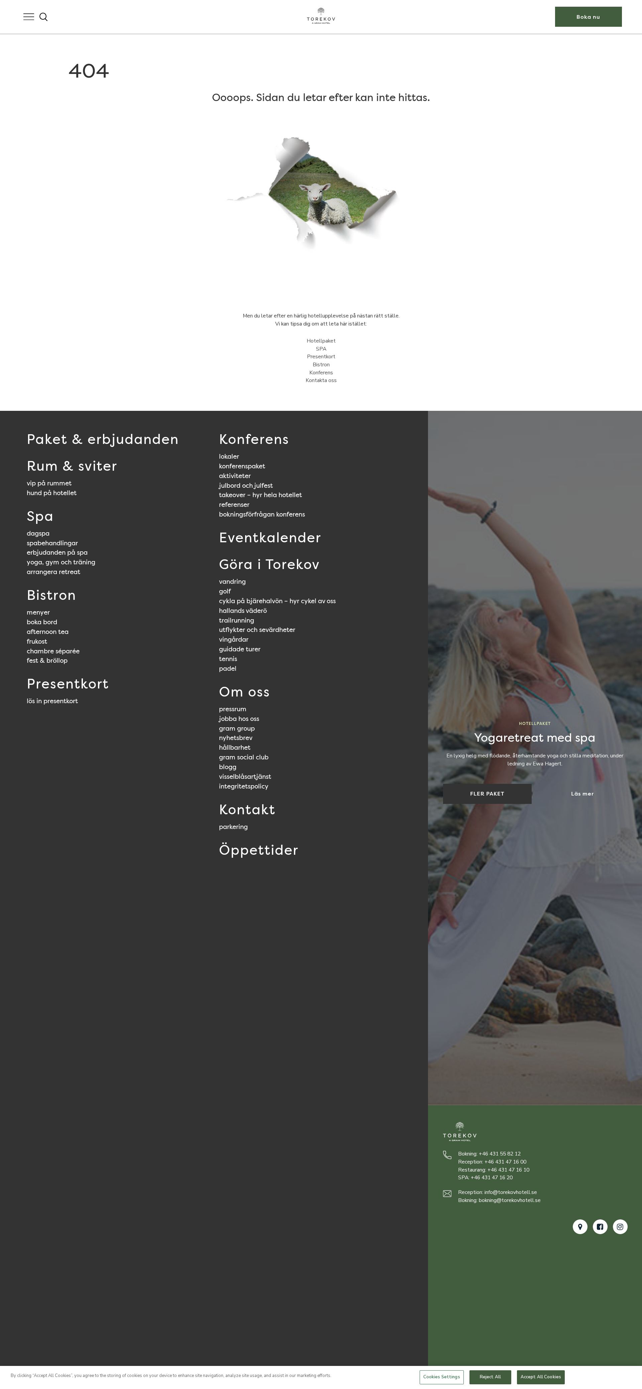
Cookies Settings (441, 1377)
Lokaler (229, 456)
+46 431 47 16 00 (505, 1162)
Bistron (321, 364)
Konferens (321, 372)
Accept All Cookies (541, 1377)
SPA (321, 349)
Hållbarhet (234, 747)
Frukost (37, 641)
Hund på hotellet (52, 492)
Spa (40, 516)
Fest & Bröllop (47, 660)
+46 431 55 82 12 (500, 1154)
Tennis (228, 658)
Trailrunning (236, 620)
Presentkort (321, 356)
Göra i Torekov (269, 564)
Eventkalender (270, 538)
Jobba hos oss (239, 718)
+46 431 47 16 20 (492, 1177)
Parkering (233, 826)
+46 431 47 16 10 (508, 1170)
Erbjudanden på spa (57, 552)
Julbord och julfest (246, 485)
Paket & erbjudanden (103, 439)
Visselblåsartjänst (245, 776)
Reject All (490, 1377)
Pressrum (232, 709)
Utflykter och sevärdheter (257, 629)
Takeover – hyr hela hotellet (260, 494)
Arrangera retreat (53, 571)
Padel (227, 668)
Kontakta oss (321, 380)
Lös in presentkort (52, 701)
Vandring (232, 581)
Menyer (38, 612)
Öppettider (259, 850)
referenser (234, 504)
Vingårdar (233, 639)
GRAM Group (237, 728)
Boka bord (42, 622)
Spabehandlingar (52, 543)
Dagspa (38, 533)
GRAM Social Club (244, 757)
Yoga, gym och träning (61, 562)
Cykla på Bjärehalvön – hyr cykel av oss (277, 600)
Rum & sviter (72, 466)
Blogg (227, 766)
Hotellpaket (321, 341)
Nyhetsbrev (235, 737)
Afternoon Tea (48, 631)
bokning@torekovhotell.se (510, 1200)
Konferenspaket (242, 466)
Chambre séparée (53, 651)
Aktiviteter (235, 475)
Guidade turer (239, 649)
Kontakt (247, 810)
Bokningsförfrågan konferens (262, 514)
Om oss (244, 692)
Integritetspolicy (244, 786)
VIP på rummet (49, 483)
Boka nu (588, 16)
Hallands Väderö (243, 610)
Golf (225, 591)
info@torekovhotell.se (511, 1192)
